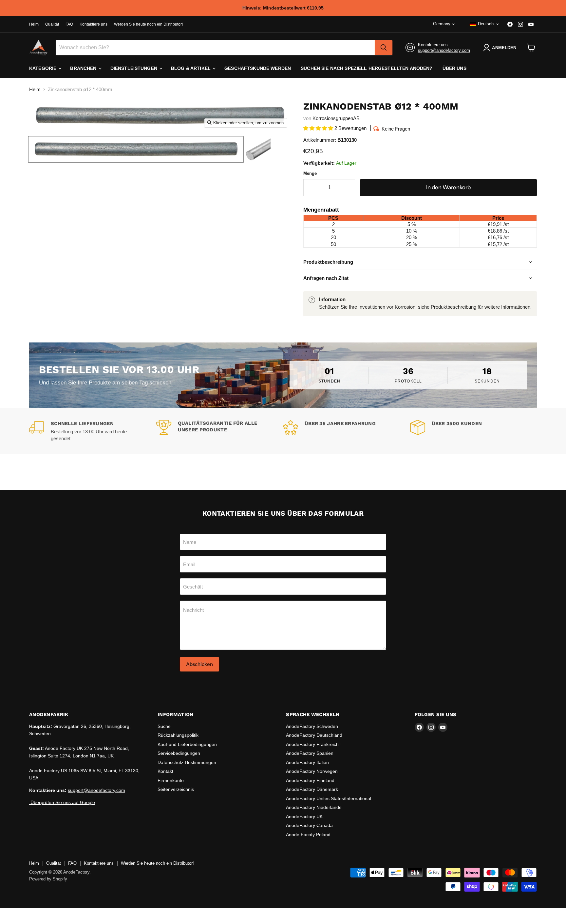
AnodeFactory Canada (309, 825)
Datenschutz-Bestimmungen (187, 762)
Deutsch (486, 23)
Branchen (84, 68)
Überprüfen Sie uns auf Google (62, 802)
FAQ (69, 24)
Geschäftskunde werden (257, 68)
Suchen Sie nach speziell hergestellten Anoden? (366, 68)
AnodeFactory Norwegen (312, 771)
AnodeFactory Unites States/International (328, 798)
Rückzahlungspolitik (178, 735)
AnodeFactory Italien (307, 762)
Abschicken (199, 664)
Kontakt (165, 771)
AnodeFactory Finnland (310, 780)
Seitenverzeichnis (176, 789)
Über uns (454, 68)
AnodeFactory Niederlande (314, 807)
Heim (34, 24)
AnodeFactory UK (304, 816)
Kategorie (43, 68)
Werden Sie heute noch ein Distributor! (148, 24)
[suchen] (383, 47)
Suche (164, 726)
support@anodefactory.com (444, 50)
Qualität (52, 24)
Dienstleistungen (134, 68)
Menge (310, 173)
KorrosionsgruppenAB (336, 118)
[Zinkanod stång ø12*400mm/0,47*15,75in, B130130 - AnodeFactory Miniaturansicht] (135, 149)
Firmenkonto (171, 780)
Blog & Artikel (191, 68)
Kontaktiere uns (93, 24)
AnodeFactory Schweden (312, 726)
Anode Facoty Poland (308, 834)
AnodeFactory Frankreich (312, 744)
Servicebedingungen (179, 753)
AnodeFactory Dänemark (312, 789)
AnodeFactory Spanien (309, 753)
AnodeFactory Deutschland (314, 735)
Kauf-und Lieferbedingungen (187, 744)
